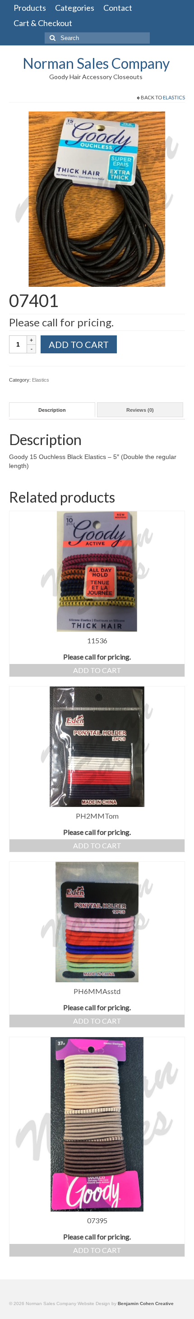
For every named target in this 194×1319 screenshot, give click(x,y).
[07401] (97, 198)
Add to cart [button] (97, 670)
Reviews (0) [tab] (140, 410)
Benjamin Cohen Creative (146, 1303)
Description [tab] (52, 410)
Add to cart (79, 344)
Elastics (174, 97)
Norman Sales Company (96, 63)
